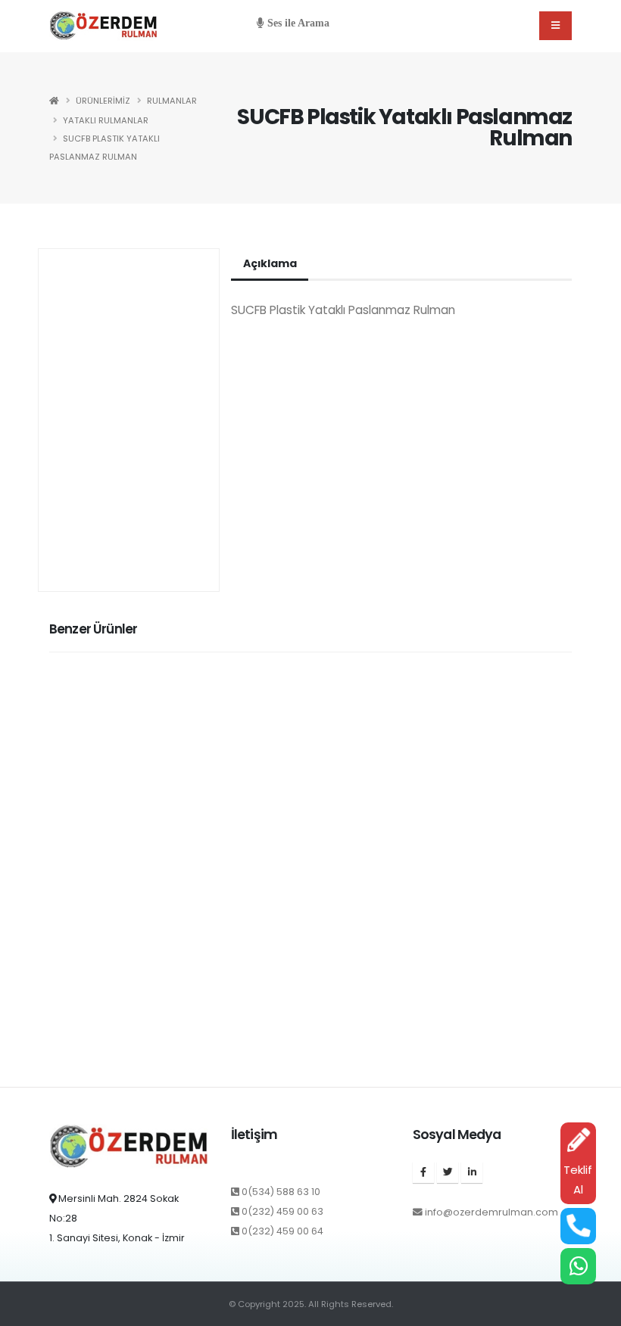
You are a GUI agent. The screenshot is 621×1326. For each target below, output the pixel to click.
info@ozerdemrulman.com (491, 1212)
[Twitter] (447, 1172)
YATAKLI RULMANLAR (105, 120)
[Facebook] (423, 1172)
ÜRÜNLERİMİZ (103, 101)
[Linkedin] (471, 1172)
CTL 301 (69, 1067)
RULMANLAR (172, 101)
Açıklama (269, 263)
